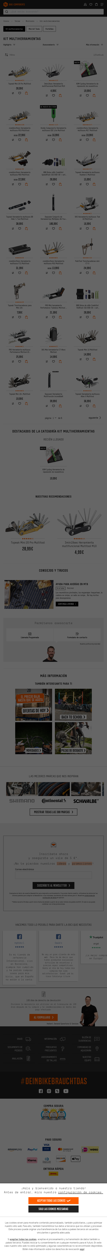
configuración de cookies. (80, 1192)
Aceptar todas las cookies (51, 1200)
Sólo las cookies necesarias (53, 1209)
